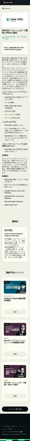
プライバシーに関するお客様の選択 (10, 431)
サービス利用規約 (6, 426)
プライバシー (23, 426)
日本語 (25, 434)
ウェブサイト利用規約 (7, 429)
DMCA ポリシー (15, 426)
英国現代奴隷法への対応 (8, 434)
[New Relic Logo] (8, 2)
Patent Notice (17, 434)
